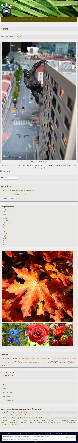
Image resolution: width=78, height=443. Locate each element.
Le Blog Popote (17, 433)
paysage (30, 362)
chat (26, 358)
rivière (60, 362)
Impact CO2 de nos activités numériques (14, 412)
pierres (39, 362)
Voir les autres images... (9, 171)
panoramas (26, 362)
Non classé (5, 242)
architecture (12, 358)
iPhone (69, 358)
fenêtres (55, 358)
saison (66, 362)
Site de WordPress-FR (8, 400)
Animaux (5, 229)
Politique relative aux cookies (38, 439)
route (63, 362)
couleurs (42, 358)
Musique (5, 225)
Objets (4, 244)
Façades (5, 214)
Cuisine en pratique (24, 433)
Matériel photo (27, 20)
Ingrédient (5, 220)
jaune (75, 358)
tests (73, 362)
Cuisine (4, 216)
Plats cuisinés (6, 223)
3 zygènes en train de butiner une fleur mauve (14, 194)
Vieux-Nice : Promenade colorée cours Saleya (14, 198)
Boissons (5, 218)
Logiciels (38, 20)
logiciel (2, 362)
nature (16, 362)
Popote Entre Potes (10, 433)
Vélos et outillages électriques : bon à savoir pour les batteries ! (22, 418)
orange (23, 362)
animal (2, 358)
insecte (66, 358)
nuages (20, 362)
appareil (6, 358)
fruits (60, 358)
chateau (28, 358)
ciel (31, 358)
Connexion (5, 388)
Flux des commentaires (8, 396)
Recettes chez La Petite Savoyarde (35, 433)
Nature (4, 227)
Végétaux (5, 236)
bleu (22, 358)
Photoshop (34, 362)
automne (19, 358)
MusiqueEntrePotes (46, 433)
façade (52, 358)
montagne (9, 362)
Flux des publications (8, 392)
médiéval (12, 362)
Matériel (5, 240)
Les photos (14, 20)
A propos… (47, 20)
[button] (37, 286)
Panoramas (5, 231)
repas (50, 362)
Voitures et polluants (65, 433)
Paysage (5, 233)
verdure (3, 365)
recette (48, 362)
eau (48, 358)
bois (24, 358)
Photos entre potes (36, 2)
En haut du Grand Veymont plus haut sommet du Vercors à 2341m (19, 190)
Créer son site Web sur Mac (55, 433)
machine (6, 362)
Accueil (4, 20)
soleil (70, 362)
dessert (45, 358)
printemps (43, 362)
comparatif (33, 358)
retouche (54, 362)
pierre (37, 362)
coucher (37, 358)
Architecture (6, 212)
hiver (63, 358)
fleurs (58, 358)
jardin (72, 358)
